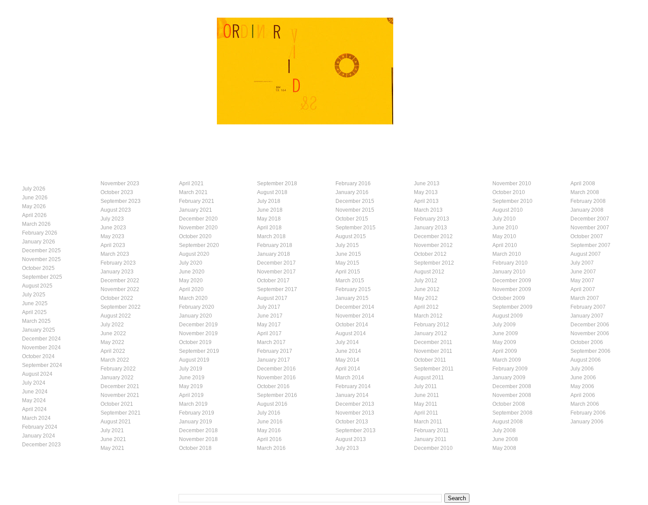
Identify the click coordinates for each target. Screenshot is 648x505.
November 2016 (276, 377)
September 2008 (512, 413)
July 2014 (347, 342)
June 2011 (426, 395)
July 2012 (425, 280)
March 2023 (115, 254)
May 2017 (269, 325)
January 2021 (195, 210)
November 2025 (41, 259)
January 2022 (117, 377)
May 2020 (191, 280)
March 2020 (193, 298)
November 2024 (41, 347)
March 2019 (193, 404)
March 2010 (506, 254)
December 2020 (198, 219)
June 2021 (113, 439)
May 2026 (34, 206)
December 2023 (41, 444)
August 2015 (350, 236)
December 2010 (433, 448)
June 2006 (583, 377)
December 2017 (276, 263)
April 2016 (269, 439)
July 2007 (582, 263)
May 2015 (347, 263)
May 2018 (269, 219)
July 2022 (112, 325)
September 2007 (590, 245)
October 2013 (351, 422)
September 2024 (42, 365)
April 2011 (426, 413)
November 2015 (354, 210)
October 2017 (273, 280)
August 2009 (507, 316)
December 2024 (41, 339)
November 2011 (433, 351)
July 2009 (504, 325)
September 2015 (355, 227)
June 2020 (192, 272)
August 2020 (194, 254)
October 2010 (508, 192)
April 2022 (113, 351)
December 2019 (198, 325)
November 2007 (589, 227)
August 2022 (116, 316)
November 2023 (120, 183)
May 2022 (112, 342)
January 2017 (273, 360)
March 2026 (36, 224)
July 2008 (504, 430)
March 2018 (271, 236)
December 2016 (276, 369)
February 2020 (196, 307)
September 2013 (355, 430)
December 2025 (41, 250)
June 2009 (505, 333)
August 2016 (272, 404)
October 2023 (117, 192)
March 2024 (36, 418)
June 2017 (270, 316)
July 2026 (33, 189)
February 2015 (353, 289)
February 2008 (588, 201)
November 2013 (354, 413)
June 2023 (113, 227)
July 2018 (268, 201)
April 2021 (191, 183)
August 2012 (429, 272)
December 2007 (589, 219)
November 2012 (433, 245)
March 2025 (36, 321)
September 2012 (434, 263)
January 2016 (352, 192)
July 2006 (582, 369)
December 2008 (511, 386)
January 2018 (273, 254)
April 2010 (504, 245)
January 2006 (586, 422)
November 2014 (354, 316)
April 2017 (269, 333)
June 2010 (505, 227)
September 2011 (434, 369)
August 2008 (507, 422)
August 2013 (350, 439)
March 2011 (428, 422)
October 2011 (430, 360)
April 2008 (582, 183)
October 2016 (273, 386)
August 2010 (507, 210)
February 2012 (431, 325)
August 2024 (37, 374)
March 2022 (115, 360)
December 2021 (120, 386)
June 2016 (270, 422)
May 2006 (582, 386)
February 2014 (353, 386)
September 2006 (590, 351)
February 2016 (353, 183)
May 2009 (504, 342)
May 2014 (347, 360)
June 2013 (426, 183)
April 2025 (34, 312)
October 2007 (586, 236)
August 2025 (37, 286)
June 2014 (348, 351)
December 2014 (354, 307)
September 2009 (512, 307)
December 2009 (511, 280)
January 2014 (352, 395)
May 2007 (582, 280)
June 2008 (505, 439)
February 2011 (431, 430)
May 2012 (426, 298)
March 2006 (584, 404)
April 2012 (426, 307)
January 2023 (117, 272)
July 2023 (112, 219)
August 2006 (585, 360)
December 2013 (354, 404)
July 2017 (268, 307)
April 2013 (426, 201)
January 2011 (430, 439)
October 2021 (117, 404)
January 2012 (430, 333)
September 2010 (512, 201)
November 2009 (511, 289)
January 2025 (38, 330)
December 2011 (433, 342)
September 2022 (121, 307)
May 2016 (269, 430)
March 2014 (349, 377)
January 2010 (508, 272)
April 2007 (582, 289)
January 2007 (586, 316)
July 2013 (347, 448)
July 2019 (190, 369)
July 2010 (504, 219)
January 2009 (508, 377)
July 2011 (425, 386)
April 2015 (347, 272)
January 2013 (430, 227)
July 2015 (347, 245)
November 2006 (589, 333)
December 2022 (120, 280)
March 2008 (584, 192)
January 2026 (38, 242)
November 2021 (120, 395)
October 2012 (430, 254)
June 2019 (192, 377)
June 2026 (35, 198)
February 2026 (39, 233)
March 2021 (193, 192)
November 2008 (511, 395)
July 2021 (112, 430)
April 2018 (269, 227)
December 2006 (589, 325)
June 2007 (583, 272)
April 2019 (191, 395)
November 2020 (198, 227)
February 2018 (274, 245)
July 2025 (33, 295)
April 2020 (191, 289)
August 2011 (429, 377)
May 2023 (112, 236)
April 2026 (34, 215)
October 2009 (508, 298)
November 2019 (198, 333)
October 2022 (117, 298)
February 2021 (196, 201)
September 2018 (277, 183)
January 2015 (352, 298)
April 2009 (504, 351)
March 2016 (271, 448)
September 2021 (121, 413)
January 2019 (195, 422)
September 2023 (121, 201)
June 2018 (270, 210)
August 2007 (585, 254)
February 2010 (510, 263)
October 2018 (195, 448)
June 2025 (35, 303)
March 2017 (271, 342)
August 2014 (350, 333)
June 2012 (426, 289)
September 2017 (277, 289)
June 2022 (113, 333)
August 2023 (116, 210)
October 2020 (195, 236)
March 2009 (506, 360)
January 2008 (586, 210)
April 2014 (347, 369)
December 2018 (198, 430)
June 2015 (348, 254)
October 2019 (195, 342)
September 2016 (277, 395)
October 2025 (38, 268)
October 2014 (351, 325)
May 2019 (191, 386)
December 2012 (433, 236)
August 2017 (272, 298)
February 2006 (588, 413)
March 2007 (584, 298)
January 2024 (38, 436)
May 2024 (34, 400)
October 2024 (38, 356)
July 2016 (268, 413)
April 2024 (34, 409)
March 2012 (428, 316)
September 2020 (199, 245)
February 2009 (510, 369)
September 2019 (199, 351)
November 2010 (511, 183)
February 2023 (118, 263)
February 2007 (588, 307)
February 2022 (118, 369)
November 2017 (276, 272)
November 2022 (120, 289)
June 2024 (35, 392)
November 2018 (198, 439)
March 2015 (349, 280)
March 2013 (428, 210)
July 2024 (33, 383)
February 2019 (196, 413)
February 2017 (274, 351)
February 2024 (39, 427)
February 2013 (431, 219)
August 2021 (116, 422)
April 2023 (113, 245)
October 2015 (351, 219)
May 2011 (425, 404)
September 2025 (42, 277)
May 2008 (504, 448)
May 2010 (504, 236)
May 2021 (112, 448)
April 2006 (582, 395)
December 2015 (354, 201)
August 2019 (194, 360)
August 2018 (272, 192)
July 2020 (190, 263)
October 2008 (508, 404)
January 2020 (195, 316)
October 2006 (586, 342)
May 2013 (426, 192)
